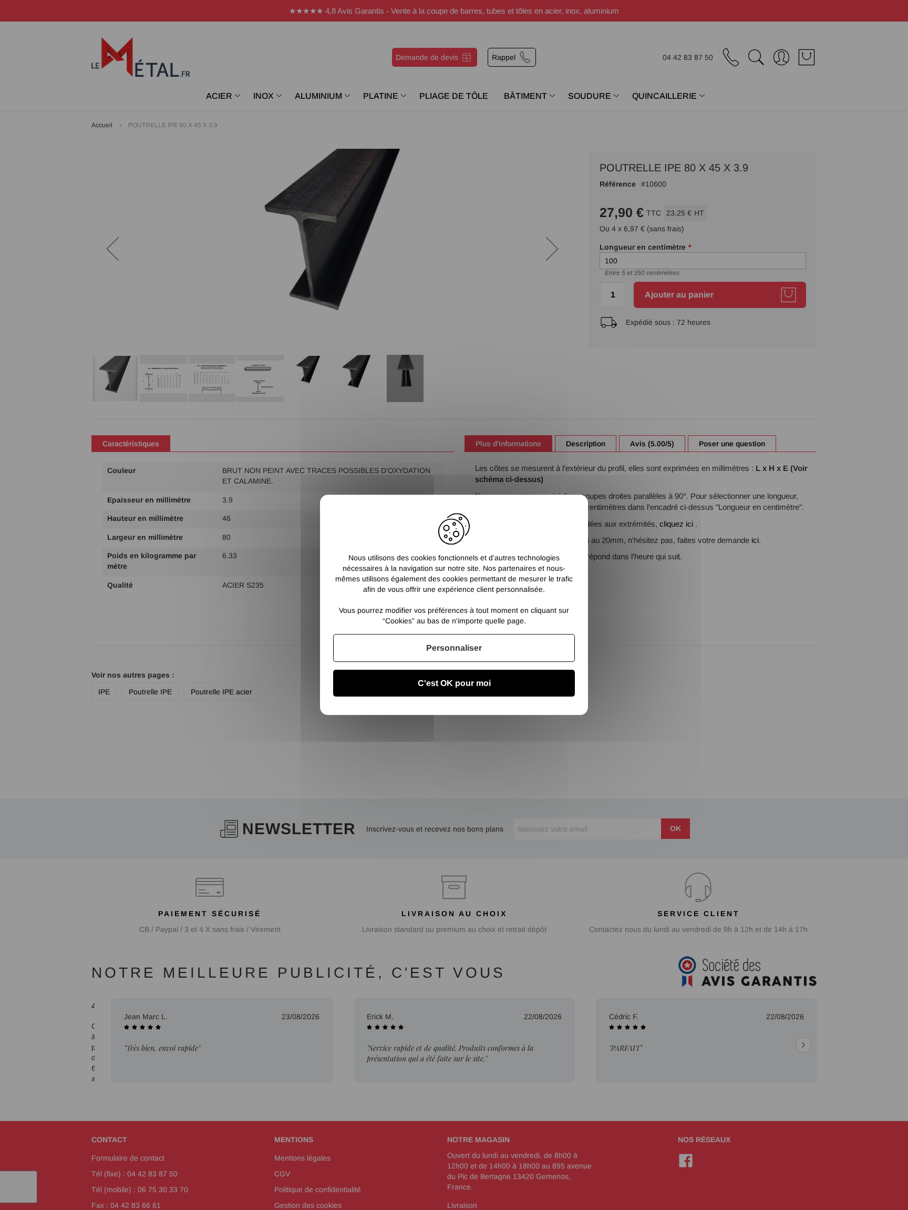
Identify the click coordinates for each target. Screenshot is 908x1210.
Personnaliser (454, 647)
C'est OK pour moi (454, 683)
